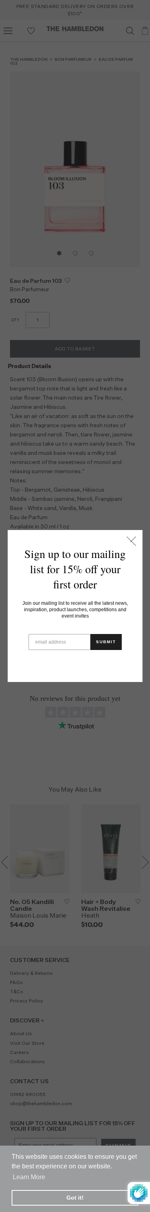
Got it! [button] (75, 1197)
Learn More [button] (29, 1177)
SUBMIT (106, 642)
